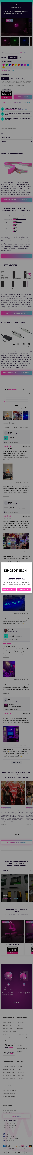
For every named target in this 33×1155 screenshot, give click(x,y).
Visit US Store (9, 589)
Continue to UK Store (23, 589)
